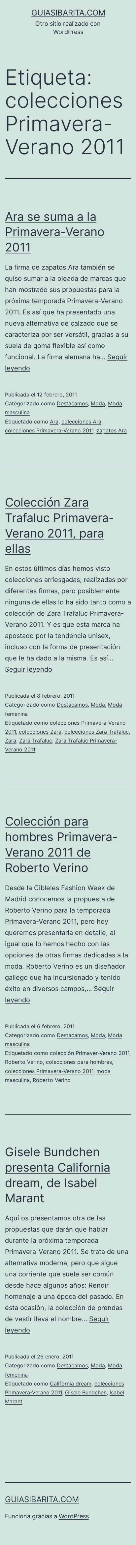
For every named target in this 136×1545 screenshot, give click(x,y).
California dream (70, 1383)
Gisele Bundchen (86, 1392)
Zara (10, 740)
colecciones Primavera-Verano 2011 (49, 430)
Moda (98, 403)
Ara (54, 421)
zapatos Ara (111, 430)
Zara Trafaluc (35, 740)
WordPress (74, 1516)
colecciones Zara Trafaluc (96, 731)
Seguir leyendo (28, 669)
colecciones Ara (81, 421)
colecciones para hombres (79, 1062)
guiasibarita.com (68, 12)
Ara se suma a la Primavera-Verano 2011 (54, 232)
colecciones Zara (40, 731)
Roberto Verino (52, 1080)
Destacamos (72, 403)
